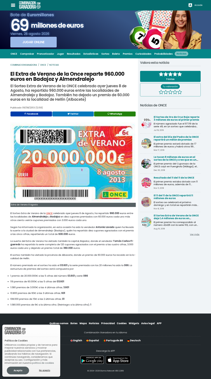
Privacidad (108, 323)
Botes (74, 323)
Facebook (32, 113)
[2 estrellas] (165, 92)
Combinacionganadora (23, 64)
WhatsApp (116, 113)
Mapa (83, 323)
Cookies (122, 323)
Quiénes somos (58, 323)
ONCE (43, 64)
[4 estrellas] (175, 92)
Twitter (74, 113)
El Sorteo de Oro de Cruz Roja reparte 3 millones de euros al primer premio (176, 118)
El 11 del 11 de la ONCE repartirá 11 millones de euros (173, 197)
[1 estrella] (161, 92)
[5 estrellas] (179, 92)
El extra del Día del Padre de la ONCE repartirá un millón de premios (176, 138)
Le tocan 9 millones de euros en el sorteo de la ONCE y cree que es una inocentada (176, 159)
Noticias (54, 64)
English (77, 340)
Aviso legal (148, 323)
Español (94, 340)
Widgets (134, 323)
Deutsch (135, 340)
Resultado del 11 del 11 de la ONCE (174, 177)
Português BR (114, 340)
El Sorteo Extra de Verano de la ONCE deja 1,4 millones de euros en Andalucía (176, 218)
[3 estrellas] (170, 92)
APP (159, 323)
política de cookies (43, 362)
